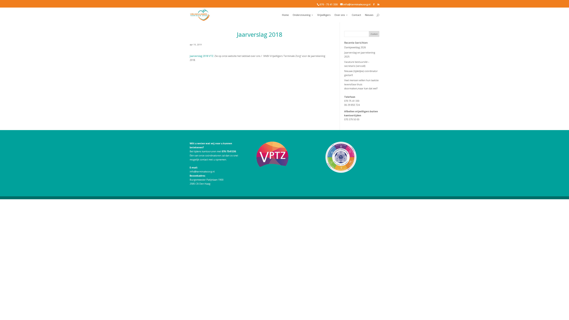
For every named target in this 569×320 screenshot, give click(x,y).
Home (285, 15)
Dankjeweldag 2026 (355, 47)
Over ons (339, 15)
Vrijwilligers (324, 15)
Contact (356, 15)
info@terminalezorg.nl (202, 171)
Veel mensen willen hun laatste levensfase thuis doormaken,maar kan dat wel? (361, 84)
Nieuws (369, 15)
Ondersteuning (301, 15)
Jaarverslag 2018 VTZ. (202, 56)
